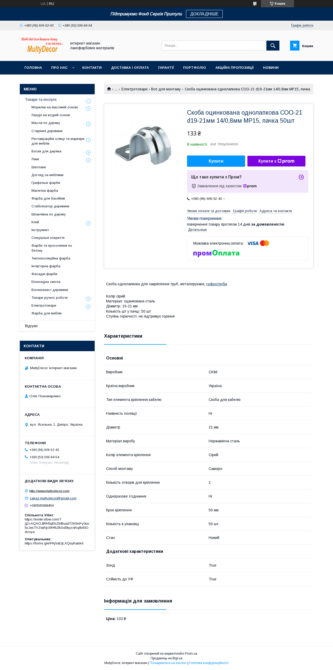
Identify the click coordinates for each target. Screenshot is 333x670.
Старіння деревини (46, 131)
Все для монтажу (166, 89)
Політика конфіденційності (209, 663)
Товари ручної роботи (49, 298)
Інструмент (40, 230)
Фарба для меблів (46, 313)
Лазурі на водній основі (50, 115)
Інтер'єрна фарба (45, 266)
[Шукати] (272, 46)
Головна (33, 68)
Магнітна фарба (44, 191)
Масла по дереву (45, 123)
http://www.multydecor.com (49, 491)
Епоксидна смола (45, 282)
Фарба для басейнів (48, 198)
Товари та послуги (40, 99)
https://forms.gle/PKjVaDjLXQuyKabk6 (54, 543)
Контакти (92, 68)
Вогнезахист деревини (49, 290)
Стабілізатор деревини (50, 206)
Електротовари (134, 89)
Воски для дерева (46, 151)
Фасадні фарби (44, 274)
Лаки (35, 159)
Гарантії (166, 68)
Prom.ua (191, 653)
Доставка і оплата (130, 68)
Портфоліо (194, 68)
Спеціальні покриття (48, 238)
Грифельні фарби (45, 183)
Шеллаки (38, 167)
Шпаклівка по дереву (48, 214)
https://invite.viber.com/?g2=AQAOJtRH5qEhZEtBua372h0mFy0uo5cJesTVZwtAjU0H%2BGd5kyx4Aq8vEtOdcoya (57, 525)
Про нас (59, 68)
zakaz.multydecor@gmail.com (53, 498)
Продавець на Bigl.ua (166, 658)
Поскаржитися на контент (168, 663)
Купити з (267, 161)
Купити (216, 161)
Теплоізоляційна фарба (50, 258)
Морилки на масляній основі (54, 107)
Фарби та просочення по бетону (51, 248)
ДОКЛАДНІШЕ (204, 14)
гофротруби (216, 284)
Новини (271, 68)
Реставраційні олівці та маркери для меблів (57, 141)
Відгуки (31, 326)
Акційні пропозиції (234, 68)
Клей (35, 222)
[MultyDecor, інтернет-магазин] (42, 54)
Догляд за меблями (47, 175)
